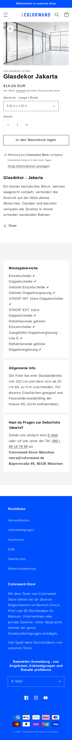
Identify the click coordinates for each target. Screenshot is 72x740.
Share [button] (12, 225)
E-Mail (53, 435)
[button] (5, 15)
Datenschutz (17, 559)
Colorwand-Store (30, 732)
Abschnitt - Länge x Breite (20, 97)
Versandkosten (18, 520)
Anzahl (8, 116)
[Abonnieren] (59, 681)
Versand (20, 90)
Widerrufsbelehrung (22, 568)
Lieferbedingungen (21, 530)
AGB (11, 549)
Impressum (16, 539)
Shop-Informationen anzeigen (28, 166)
